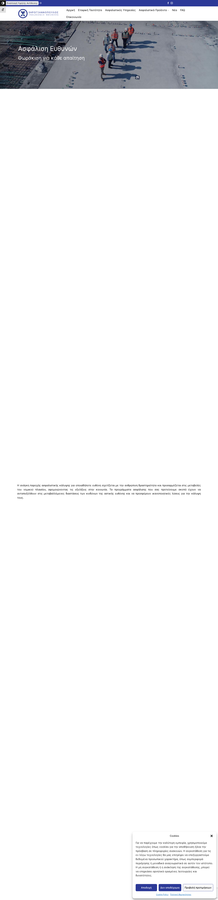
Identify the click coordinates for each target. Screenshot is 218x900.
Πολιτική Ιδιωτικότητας (180, 894)
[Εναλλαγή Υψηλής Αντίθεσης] (3, 3)
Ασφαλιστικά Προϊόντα (153, 10)
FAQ (182, 10)
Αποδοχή (146, 887)
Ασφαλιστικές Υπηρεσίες (120, 10)
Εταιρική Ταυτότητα (90, 10)
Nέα (174, 10)
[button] (211, 835)
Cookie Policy (162, 894)
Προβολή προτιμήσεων (198, 887)
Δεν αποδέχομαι (170, 887)
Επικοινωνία (73, 17)
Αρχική (70, 10)
